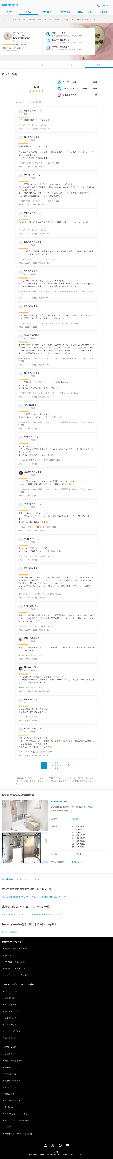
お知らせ (9, 1067)
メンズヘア (10, 997)
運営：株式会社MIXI (13, 1060)
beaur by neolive (68, 19)
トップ (4, 19)
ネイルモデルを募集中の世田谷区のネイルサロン (50, 896)
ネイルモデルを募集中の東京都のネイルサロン (47, 914)
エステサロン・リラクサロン (17, 975)
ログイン (107, 5)
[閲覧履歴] (98, 5)
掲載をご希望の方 (12, 1080)
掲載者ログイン (11, 1093)
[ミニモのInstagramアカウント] (45, 1145)
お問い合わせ (78, 861)
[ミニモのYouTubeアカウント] (67, 1145)
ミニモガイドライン (13, 1100)
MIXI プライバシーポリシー (17, 1120)
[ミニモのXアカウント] (52, 1145)
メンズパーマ (11, 1017)
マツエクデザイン (12, 1031)
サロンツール (11, 1087)
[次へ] (69, 765)
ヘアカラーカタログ (13, 1004)
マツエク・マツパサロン (15, 961)
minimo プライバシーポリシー (18, 1113)
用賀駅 (56, 19)
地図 (90, 806)
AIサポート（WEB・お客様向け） (19, 1133)
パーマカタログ (11, 1011)
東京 (24, 19)
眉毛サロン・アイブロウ (15, 968)
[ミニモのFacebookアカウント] (60, 1145)
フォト (42, 64)
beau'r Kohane (82, 19)
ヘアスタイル (11, 991)
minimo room (10, 1073)
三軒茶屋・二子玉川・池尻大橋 (39, 19)
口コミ (37, 879)
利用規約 (9, 1107)
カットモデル (11, 1037)
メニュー (71, 64)
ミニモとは (10, 1053)
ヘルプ (8, 1127)
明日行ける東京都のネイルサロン (14, 914)
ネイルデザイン (11, 1024)
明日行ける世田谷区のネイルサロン (15, 896)
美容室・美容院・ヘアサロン (17, 948)
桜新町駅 (13, 932)
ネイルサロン (15, 19)
